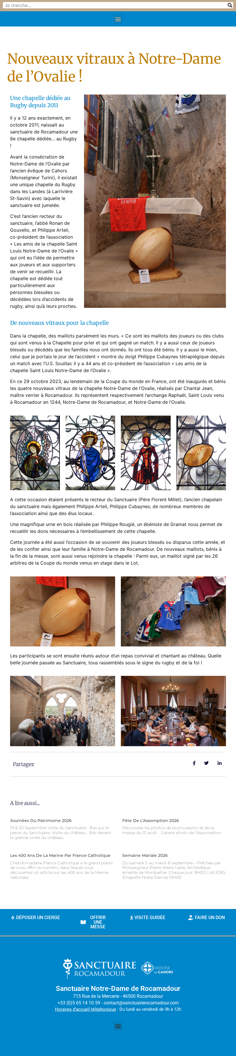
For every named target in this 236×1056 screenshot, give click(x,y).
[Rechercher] (230, 5)
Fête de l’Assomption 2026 (150, 820)
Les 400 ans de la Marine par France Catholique (60, 855)
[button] (118, 19)
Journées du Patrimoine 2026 (41, 820)
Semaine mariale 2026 (145, 855)
